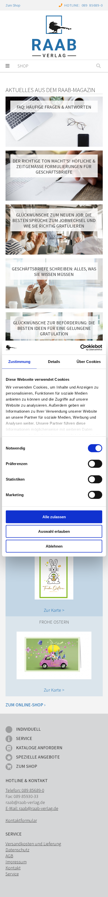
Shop (23, 66)
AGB (9, 856)
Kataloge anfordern (39, 748)
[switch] (95, 464)
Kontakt (13, 868)
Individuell (28, 729)
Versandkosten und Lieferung (33, 844)
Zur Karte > (54, 610)
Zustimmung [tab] (19, 361)
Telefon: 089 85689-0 (25, 790)
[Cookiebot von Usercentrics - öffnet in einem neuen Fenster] (80, 347)
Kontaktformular (21, 820)
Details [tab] (54, 361)
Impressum (16, 862)
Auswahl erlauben (54, 531)
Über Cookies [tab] (89, 361)
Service (24, 738)
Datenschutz (17, 850)
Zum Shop (13, 5)
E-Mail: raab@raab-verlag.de (32, 808)
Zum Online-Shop (24, 705)
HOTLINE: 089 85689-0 (83, 5)
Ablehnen (54, 546)
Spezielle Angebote (38, 757)
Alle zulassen (54, 516)
